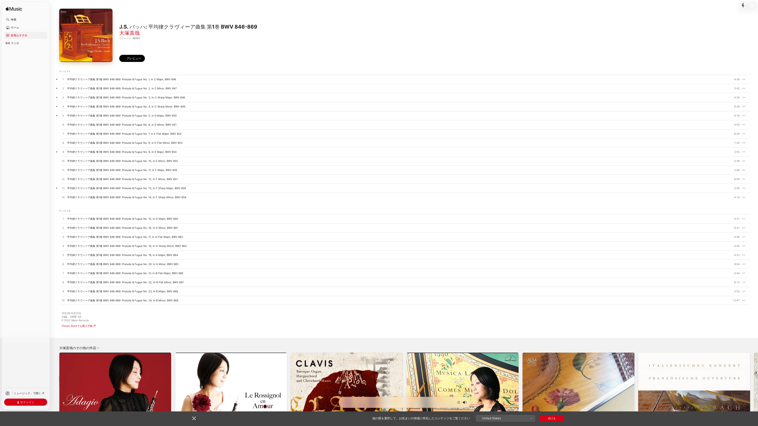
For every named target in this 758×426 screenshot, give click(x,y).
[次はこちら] (458, 402)
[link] (79, 348)
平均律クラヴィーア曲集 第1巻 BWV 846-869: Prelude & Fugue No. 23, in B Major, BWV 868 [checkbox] (122, 291)
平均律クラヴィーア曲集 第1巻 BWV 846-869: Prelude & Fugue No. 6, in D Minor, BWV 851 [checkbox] (121, 124)
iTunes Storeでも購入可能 (77, 325)
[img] (14, 9)
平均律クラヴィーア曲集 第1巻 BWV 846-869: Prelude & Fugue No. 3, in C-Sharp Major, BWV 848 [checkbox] (126, 97)
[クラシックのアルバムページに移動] (743, 5)
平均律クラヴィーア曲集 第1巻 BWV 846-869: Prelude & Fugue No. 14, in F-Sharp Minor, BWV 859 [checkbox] (126, 197)
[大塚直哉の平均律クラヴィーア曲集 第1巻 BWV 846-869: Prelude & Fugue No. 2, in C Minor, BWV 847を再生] (63, 88)
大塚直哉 (129, 33)
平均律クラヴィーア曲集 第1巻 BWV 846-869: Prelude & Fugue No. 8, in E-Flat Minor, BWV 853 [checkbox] (124, 142)
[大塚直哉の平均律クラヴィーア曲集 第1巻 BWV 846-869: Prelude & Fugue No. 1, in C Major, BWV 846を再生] (63, 79)
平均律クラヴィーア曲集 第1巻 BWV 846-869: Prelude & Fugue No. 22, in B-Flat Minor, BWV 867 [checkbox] (125, 282)
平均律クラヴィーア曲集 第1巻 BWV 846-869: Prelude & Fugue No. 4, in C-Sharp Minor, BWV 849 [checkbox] (126, 106)
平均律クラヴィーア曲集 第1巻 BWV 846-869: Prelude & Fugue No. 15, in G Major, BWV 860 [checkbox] (122, 218)
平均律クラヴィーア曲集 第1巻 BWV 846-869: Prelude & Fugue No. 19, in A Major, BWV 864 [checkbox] (122, 255)
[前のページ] (55, 408)
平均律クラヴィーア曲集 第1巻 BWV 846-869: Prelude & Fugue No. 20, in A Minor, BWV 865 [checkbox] (122, 264)
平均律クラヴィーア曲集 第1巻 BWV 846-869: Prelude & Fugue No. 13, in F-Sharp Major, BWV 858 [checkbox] (126, 188)
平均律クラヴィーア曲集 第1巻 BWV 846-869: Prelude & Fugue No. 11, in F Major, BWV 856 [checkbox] (122, 170)
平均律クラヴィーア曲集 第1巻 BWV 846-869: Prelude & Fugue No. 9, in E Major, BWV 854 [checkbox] (121, 151)
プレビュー (735, 79)
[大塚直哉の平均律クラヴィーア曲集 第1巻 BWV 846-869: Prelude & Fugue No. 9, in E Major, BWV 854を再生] (63, 152)
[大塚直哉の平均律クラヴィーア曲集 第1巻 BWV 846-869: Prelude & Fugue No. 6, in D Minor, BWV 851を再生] (63, 125)
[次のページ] (754, 408)
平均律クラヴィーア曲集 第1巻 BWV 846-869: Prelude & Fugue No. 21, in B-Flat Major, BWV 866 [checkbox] (125, 273)
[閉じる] (194, 418)
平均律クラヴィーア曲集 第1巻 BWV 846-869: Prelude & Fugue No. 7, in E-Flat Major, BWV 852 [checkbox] (124, 133)
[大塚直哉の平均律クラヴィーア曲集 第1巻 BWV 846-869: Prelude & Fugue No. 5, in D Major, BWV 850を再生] (63, 116)
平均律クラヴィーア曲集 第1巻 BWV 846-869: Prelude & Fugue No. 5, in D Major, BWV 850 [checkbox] (122, 115)
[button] (25, 19)
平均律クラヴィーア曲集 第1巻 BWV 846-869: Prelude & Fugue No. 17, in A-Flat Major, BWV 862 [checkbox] (125, 236)
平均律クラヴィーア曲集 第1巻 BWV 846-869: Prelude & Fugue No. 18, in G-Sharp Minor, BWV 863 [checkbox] (127, 246)
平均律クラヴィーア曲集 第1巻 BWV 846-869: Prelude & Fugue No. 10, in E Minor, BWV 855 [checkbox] (122, 161)
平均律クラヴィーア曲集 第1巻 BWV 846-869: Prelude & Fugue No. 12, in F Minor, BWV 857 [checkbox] (122, 179)
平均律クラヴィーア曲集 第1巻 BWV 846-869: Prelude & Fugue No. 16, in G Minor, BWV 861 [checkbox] (122, 227)
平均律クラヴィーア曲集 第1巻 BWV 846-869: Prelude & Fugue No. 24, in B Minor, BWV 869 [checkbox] (122, 300)
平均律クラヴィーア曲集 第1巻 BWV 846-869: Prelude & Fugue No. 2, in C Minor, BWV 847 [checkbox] (122, 88)
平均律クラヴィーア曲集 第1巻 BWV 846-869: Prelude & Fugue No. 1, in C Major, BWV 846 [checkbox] (121, 79)
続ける (552, 418)
